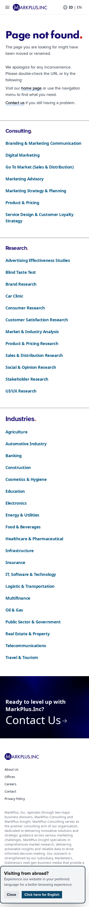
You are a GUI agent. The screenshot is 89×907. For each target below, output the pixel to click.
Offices (10, 777)
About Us (11, 769)
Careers (10, 784)
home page (31, 88)
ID (71, 7)
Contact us (14, 103)
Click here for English (41, 894)
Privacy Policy (15, 798)
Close (11, 894)
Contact (10, 791)
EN (79, 7)
